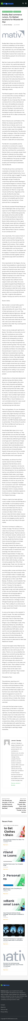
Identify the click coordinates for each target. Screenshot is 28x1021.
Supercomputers (17, 11)
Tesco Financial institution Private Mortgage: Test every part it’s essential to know (13, 914)
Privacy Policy (4, 1011)
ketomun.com (13, 1018)
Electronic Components (7, 11)
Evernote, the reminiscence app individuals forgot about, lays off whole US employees (13, 965)
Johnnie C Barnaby (8, 24)
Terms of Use (4, 1009)
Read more (6, 844)
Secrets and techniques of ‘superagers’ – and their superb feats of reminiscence (13, 939)
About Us (3, 1007)
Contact (3, 1005)
